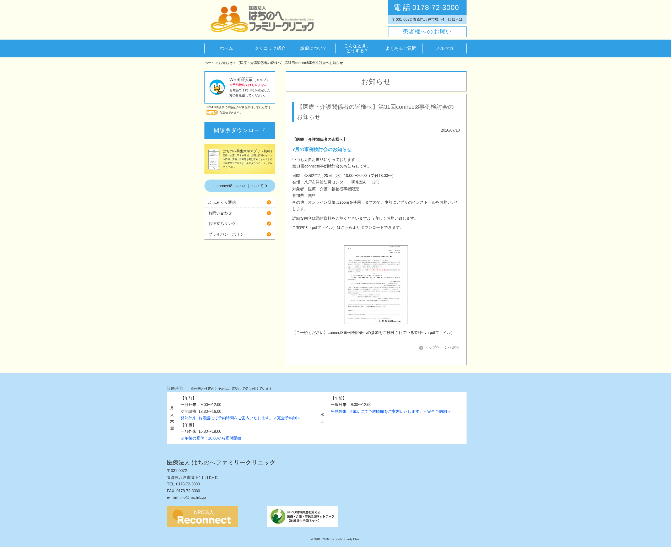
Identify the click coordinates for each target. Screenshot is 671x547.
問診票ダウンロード (240, 130)
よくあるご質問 (400, 48)
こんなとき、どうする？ (357, 48)
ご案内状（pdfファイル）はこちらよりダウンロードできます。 (348, 227)
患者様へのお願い (427, 31)
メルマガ (444, 48)
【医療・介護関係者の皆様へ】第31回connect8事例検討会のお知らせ (290, 63)
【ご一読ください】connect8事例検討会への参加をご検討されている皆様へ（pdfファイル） (373, 332)
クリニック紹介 (270, 48)
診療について (313, 48)
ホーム (226, 48)
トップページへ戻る (442, 347)
